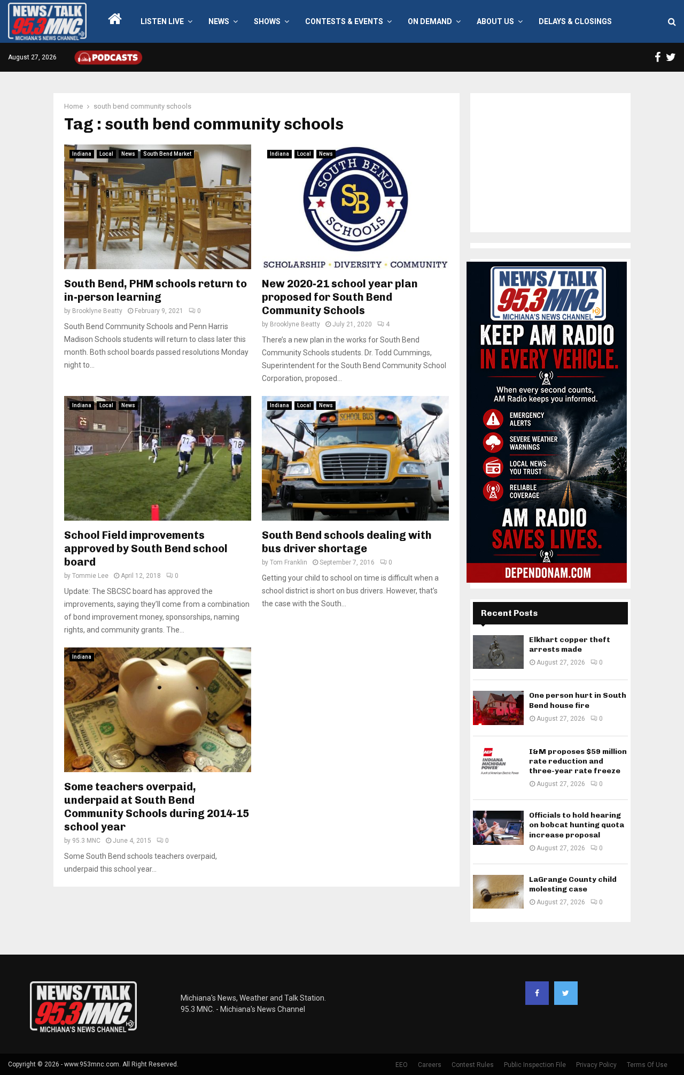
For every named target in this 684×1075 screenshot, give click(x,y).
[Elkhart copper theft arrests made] (498, 652)
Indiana (81, 154)
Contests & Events (344, 21)
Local (106, 154)
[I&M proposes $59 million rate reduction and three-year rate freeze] (498, 764)
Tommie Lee (90, 576)
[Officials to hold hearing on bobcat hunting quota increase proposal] (498, 827)
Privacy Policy (596, 1065)
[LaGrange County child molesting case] (498, 892)
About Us (495, 21)
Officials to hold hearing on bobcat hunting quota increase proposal (576, 825)
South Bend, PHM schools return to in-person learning (155, 290)
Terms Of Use (647, 1065)
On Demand (430, 21)
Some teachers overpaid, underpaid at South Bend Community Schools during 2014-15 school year (156, 806)
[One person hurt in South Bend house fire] (498, 708)
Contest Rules (473, 1065)
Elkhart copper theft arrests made (569, 644)
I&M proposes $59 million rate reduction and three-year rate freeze (578, 761)
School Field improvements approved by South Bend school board (146, 548)
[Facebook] (537, 993)
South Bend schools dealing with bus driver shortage (347, 542)
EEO (401, 1065)
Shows (267, 21)
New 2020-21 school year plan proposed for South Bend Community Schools (340, 297)
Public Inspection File (535, 1065)
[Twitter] (566, 993)
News (218, 21)
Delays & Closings (575, 21)
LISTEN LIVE (162, 21)
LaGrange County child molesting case (573, 884)
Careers (429, 1065)
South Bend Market (167, 154)
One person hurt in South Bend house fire (577, 700)
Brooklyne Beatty (97, 311)
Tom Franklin (288, 562)
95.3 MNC (86, 840)
